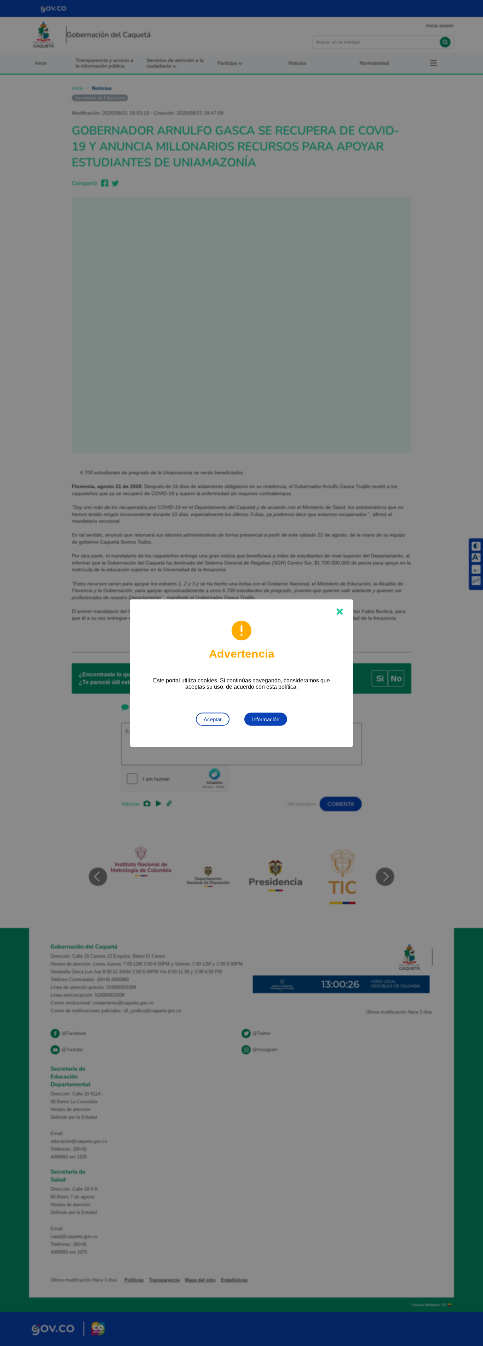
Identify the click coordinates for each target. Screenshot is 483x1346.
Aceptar (213, 719)
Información (265, 719)
